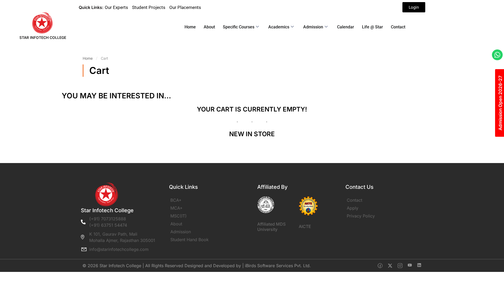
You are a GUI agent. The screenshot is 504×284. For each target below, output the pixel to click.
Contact (398, 26)
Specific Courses (238, 26)
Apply (352, 208)
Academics (278, 26)
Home (190, 26)
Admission (313, 26)
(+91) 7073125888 (107, 218)
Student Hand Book (189, 239)
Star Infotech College (42, 37)
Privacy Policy (361, 216)
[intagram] (400, 265)
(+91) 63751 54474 (108, 225)
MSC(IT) (178, 216)
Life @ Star (372, 26)
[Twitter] (390, 265)
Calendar (345, 26)
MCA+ (176, 208)
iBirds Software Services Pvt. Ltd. (278, 265)
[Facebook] (380, 265)
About (209, 26)
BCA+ (176, 200)
